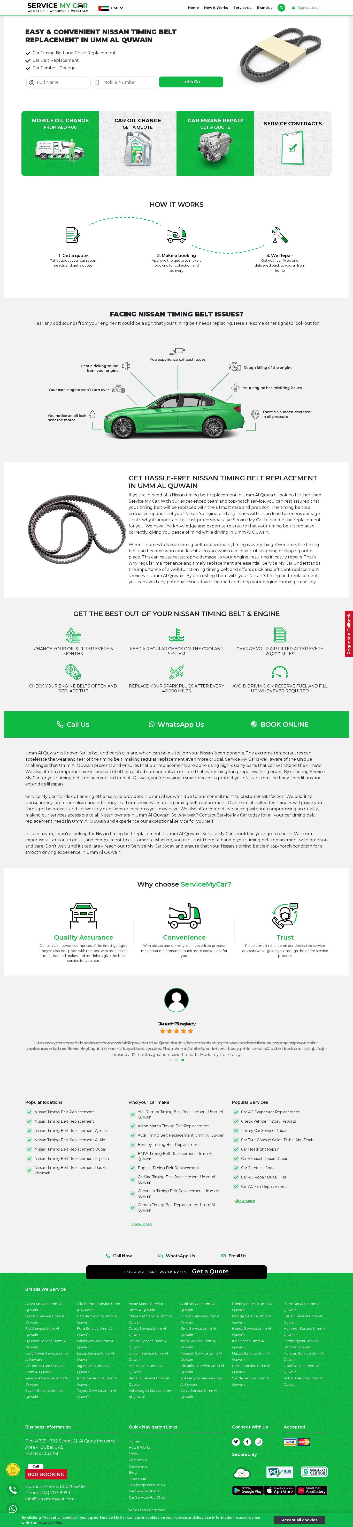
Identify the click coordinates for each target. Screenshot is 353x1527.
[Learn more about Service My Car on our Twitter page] (236, 1442)
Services (241, 8)
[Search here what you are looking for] (281, 8)
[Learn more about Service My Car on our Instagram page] (259, 1442)
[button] (170, 1060)
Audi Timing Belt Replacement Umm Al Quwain (181, 1135)
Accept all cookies (299, 1519)
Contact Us (138, 1460)
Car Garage (138, 1466)
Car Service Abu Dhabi (147, 1497)
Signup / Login (309, 8)
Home (194, 7)
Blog (133, 1473)
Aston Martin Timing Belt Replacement (173, 1126)
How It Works (216, 8)
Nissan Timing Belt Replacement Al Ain (69, 1140)
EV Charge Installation (147, 1485)
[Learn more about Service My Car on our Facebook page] (247, 1442)
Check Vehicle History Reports (268, 1121)
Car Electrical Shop (258, 1168)
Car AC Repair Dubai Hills (263, 1177)
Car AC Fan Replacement (264, 1186)
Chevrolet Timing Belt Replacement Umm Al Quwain (178, 1194)
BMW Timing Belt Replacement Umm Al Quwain (175, 1156)
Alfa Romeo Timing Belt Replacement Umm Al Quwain (180, 1114)
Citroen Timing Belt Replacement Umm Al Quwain (176, 1208)
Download (137, 1479)
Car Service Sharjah (145, 1491)
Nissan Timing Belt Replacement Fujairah (71, 1158)
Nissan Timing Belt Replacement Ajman (70, 1130)
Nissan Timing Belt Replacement (64, 1112)
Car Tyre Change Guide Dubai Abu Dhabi (277, 1140)
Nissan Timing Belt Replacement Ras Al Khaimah (70, 1170)
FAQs (133, 1454)
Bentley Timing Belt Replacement (169, 1144)
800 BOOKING (46, 1473)
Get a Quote (210, 1271)
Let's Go (191, 81)
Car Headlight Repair (260, 1149)
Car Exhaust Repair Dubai (264, 1158)
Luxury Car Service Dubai (263, 1130)
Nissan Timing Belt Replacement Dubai (70, 1149)
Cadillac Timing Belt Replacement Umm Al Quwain (176, 1180)
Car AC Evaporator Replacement (270, 1112)
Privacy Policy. (50, 1522)
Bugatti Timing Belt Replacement (168, 1168)
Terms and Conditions (147, 1510)
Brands (264, 8)
